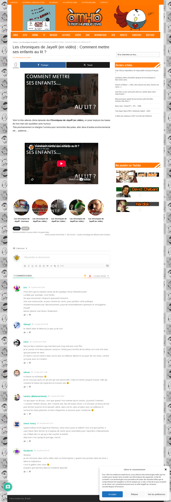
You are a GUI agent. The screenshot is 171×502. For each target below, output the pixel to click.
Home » (16, 41)
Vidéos (78, 35)
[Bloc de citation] (47, 266)
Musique (53, 35)
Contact (104, 2)
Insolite (123, 35)
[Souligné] (32, 266)
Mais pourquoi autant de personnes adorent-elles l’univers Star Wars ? (134, 100)
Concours (136, 35)
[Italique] (29, 266)
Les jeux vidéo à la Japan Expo (31, 232)
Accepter (112, 494)
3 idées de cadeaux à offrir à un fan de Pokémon (133, 116)
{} (58, 266)
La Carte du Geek (70, 2)
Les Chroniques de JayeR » (28, 41)
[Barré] (36, 266)
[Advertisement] (138, 140)
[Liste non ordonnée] (44, 266)
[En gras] (25, 266)
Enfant (25, 228)
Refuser (134, 494)
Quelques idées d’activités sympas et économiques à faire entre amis (135, 78)
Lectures (66, 35)
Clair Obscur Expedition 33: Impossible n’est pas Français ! (136, 71)
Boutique (150, 35)
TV (44, 35)
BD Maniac (53, 2)
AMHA (15, 35)
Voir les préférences (156, 494)
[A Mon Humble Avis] (85, 18)
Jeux (113, 35)
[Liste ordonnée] (40, 266)
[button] (165, 469)
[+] (62, 266)
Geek (88, 35)
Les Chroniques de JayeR (22, 57)
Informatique (100, 35)
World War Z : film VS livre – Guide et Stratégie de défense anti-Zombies (77, 235)
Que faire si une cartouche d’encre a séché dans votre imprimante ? (135, 93)
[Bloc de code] (51, 266)
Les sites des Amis (89, 2)
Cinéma (35, 35)
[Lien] (55, 266)
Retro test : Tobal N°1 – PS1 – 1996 (128, 106)
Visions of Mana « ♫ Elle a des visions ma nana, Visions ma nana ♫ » (137, 86)
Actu (25, 35)
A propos (14, 2)
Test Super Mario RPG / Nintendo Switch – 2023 (132, 111)
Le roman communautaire (33, 2)
